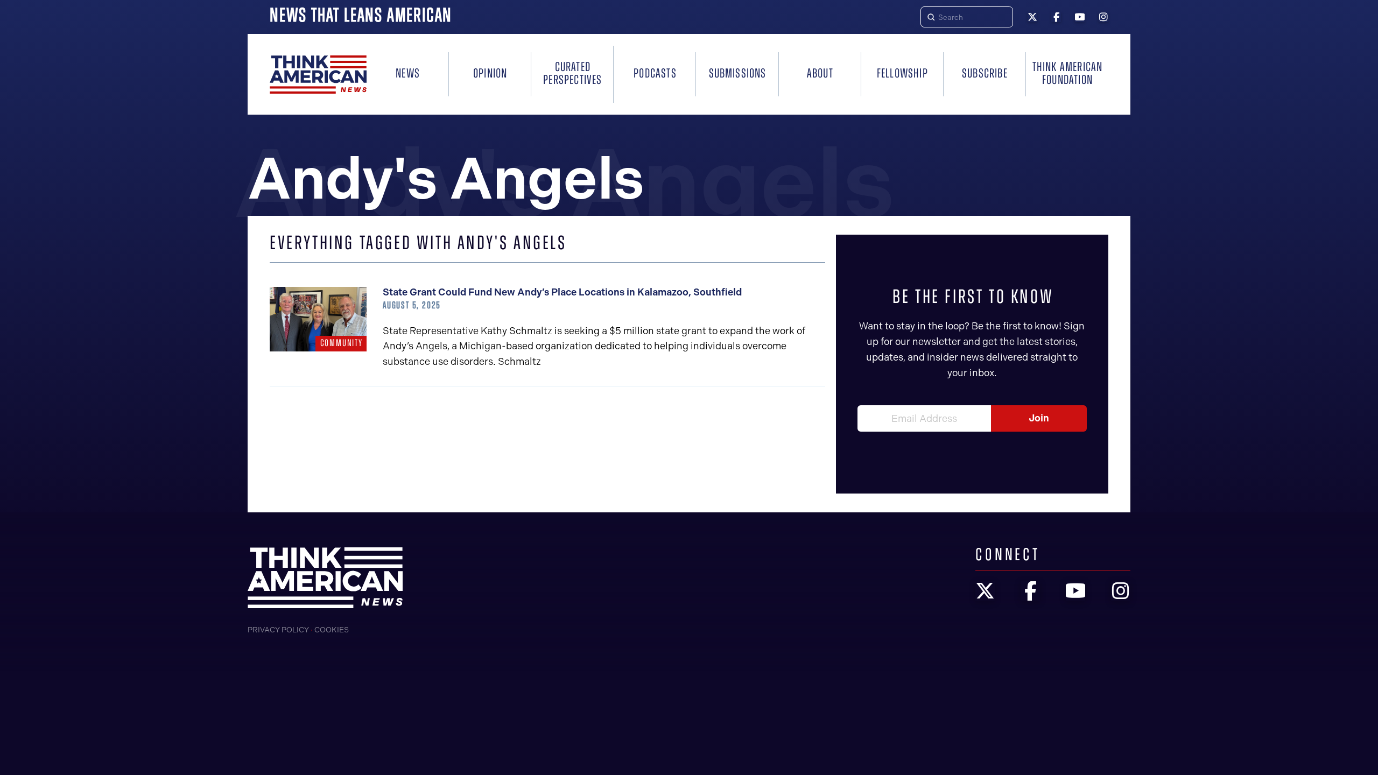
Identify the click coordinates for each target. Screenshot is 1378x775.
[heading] (318, 74)
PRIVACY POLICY (278, 630)
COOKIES (331, 630)
